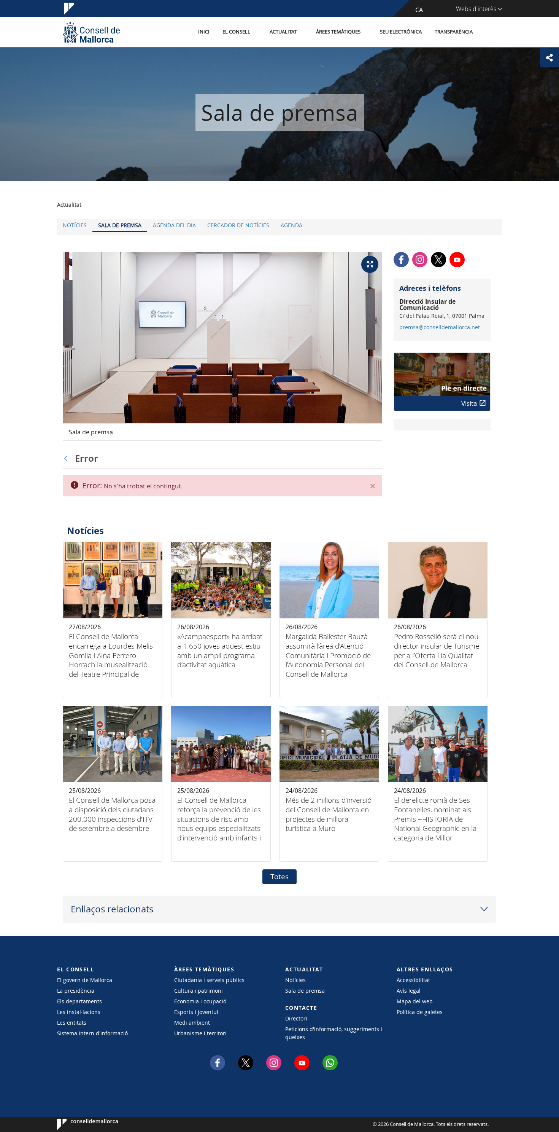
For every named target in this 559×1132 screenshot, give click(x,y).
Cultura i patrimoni (198, 990)
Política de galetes (420, 1012)
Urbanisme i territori (200, 1033)
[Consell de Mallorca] (91, 32)
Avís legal (409, 990)
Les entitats (71, 1022)
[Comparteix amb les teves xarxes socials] (549, 57)
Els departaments (79, 1001)
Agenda (291, 225)
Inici (204, 32)
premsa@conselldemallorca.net (439, 327)
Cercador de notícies (238, 225)
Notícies (75, 225)
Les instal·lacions (78, 1012)
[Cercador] (487, 32)
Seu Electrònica (401, 32)
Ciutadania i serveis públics (209, 980)
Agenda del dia (174, 225)
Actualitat (283, 32)
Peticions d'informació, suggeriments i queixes (333, 1033)
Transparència (454, 32)
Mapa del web (415, 1001)
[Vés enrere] (68, 458)
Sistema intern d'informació (92, 1033)
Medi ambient (192, 1022)
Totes (279, 877)
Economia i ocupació (200, 1001)
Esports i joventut (196, 1012)
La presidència (75, 990)
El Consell (236, 32)
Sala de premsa (119, 225)
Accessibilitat (413, 980)
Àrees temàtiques (338, 32)
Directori (296, 1018)
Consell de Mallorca (80, 1124)
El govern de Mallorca (84, 980)
